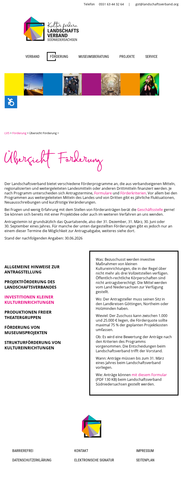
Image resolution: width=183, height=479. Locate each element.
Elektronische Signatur (94, 460)
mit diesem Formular (149, 374)
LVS (6, 133)
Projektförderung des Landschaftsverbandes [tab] (30, 284)
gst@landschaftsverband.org (157, 4)
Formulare (103, 193)
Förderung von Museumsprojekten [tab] (25, 329)
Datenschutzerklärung (31, 460)
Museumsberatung (94, 56)
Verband (32, 56)
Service (151, 56)
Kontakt (81, 451)
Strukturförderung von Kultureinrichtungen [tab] (32, 344)
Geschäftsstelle (150, 209)
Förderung (59, 56)
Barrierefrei (22, 451)
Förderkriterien (133, 193)
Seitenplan (145, 460)
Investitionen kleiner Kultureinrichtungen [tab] (29, 299)
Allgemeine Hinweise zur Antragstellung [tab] (32, 269)
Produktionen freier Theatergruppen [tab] (28, 314)
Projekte (127, 56)
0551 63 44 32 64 (111, 4)
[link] (52, 41)
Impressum (145, 451)
